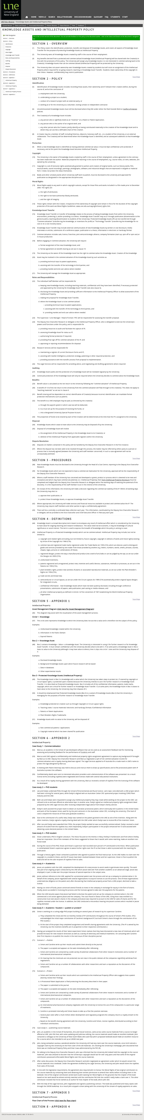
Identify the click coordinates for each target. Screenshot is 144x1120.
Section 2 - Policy (7, 41)
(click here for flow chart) (65, 1100)
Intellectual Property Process (13, 91)
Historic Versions (52, 26)
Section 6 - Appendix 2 (9, 83)
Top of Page (136, 77)
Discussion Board (82, 17)
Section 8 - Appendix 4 (9, 94)
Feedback (81, 26)
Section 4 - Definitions (9, 75)
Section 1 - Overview (8, 38)
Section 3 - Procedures (9, 72)
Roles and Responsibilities (13, 58)
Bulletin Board (64, 17)
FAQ (106, 17)
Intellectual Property (11, 80)
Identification (9, 44)
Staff (125, 17)
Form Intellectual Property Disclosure (116, 480)
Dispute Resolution (11, 69)
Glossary (98, 17)
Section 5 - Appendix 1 (9, 77)
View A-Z (42, 17)
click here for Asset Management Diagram (75, 609)
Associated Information (36, 26)
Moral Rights (9, 52)
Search (51, 17)
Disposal (8, 66)
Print (73, 26)
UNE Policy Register (8, 22)
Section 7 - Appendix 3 (9, 89)
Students (115, 17)
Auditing (8, 61)
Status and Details (20, 26)
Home (26, 17)
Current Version (7, 26)
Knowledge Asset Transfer (12, 55)
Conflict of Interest (130, 109)
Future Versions (64, 26)
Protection (8, 47)
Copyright (8, 49)
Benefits (8, 63)
